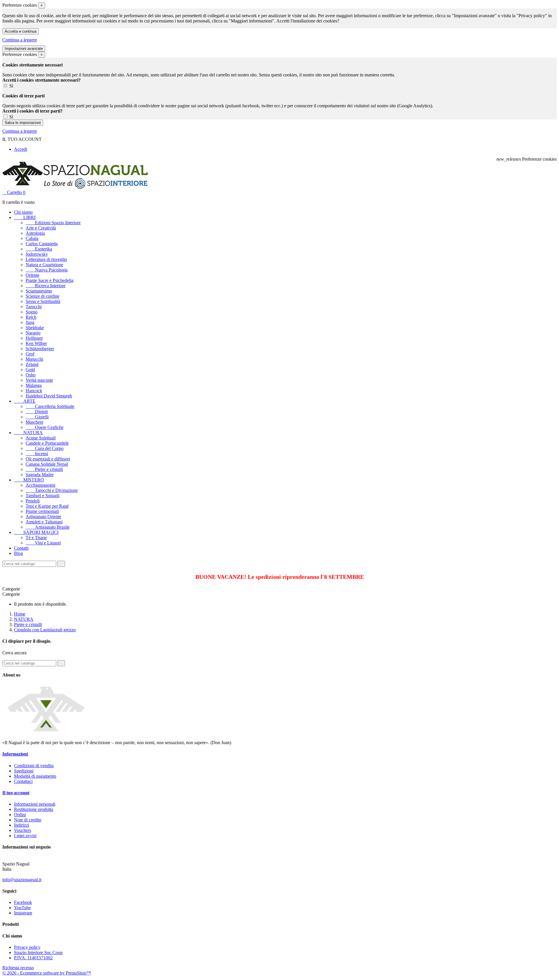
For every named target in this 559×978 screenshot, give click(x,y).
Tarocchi (34, 306)
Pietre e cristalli (44, 469)
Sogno (32, 311)
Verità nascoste (39, 380)
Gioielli (37, 416)
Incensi (37, 453)
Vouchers (22, 830)
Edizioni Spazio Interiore (53, 222)
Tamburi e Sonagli (42, 495)
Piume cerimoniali (42, 511)
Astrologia (35, 233)
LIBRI (25, 217)
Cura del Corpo (44, 448)
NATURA (28, 432)
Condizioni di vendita (34, 765)
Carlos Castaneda (42, 243)
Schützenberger (40, 348)
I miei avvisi (25, 835)
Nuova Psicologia (47, 269)
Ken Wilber (36, 343)
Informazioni (15, 753)
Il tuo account (15, 792)
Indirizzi (21, 825)
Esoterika (39, 248)
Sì (11, 85)
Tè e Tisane (36, 537)
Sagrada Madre (40, 474)
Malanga (34, 385)
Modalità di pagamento (35, 776)
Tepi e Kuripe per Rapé (47, 506)
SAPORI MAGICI (36, 532)
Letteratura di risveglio (46, 259)
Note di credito (27, 819)
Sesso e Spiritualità (43, 301)
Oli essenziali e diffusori (48, 458)
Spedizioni (23, 770)
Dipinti (37, 411)
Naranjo (33, 332)
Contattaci (23, 781)
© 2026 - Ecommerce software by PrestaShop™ (46, 972)
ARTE (25, 401)
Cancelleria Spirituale (50, 406)
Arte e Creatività (41, 227)
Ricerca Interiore (46, 285)
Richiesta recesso (18, 967)
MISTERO (29, 479)
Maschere (34, 422)
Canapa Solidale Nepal (47, 464)
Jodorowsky (37, 254)
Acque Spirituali (41, 437)
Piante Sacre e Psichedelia (49, 280)
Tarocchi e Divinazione (52, 490)
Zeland (32, 364)
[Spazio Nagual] (46, 732)
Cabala (32, 238)
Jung (30, 322)
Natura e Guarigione (44, 264)
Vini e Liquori (43, 542)
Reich (31, 317)
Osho (31, 374)
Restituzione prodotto (33, 809)
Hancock (34, 390)
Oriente (32, 275)
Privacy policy (27, 947)
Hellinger (34, 338)
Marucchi (34, 359)
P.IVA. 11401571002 (33, 957)
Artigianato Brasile (48, 527)
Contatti (21, 548)
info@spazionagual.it (21, 879)
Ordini (20, 814)
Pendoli (33, 500)
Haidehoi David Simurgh (49, 395)
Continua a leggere (19, 39)
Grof (30, 353)
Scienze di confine (42, 296)
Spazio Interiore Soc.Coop (38, 952)
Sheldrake (35, 327)
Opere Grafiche (44, 427)
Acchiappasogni (40, 485)
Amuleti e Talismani (44, 521)
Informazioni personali (34, 804)
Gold (30, 369)
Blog (18, 553)
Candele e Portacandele (47, 443)
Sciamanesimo (39, 290)
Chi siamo (23, 212)
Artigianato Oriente (43, 516)
